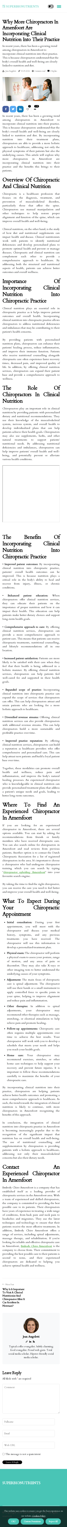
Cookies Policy (39, 1515)
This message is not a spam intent (23, 1454)
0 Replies (53, 71)
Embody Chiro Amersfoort (36, 1246)
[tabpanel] (31, 89)
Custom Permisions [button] (32, 1521)
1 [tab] (31, 96)
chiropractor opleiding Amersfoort (24, 872)
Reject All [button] (53, 1521)
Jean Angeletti (11, 71)
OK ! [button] (13, 1521)
